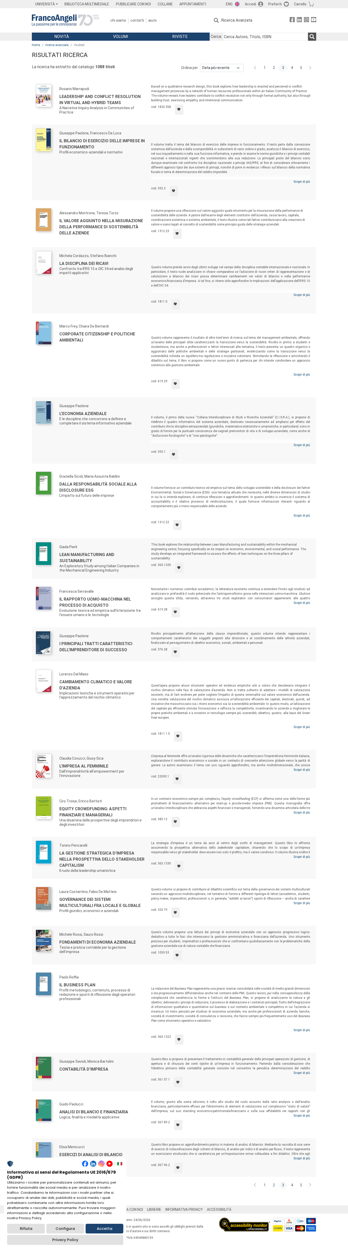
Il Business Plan (77, 985)
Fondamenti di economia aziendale (97, 942)
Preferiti (275, 4)
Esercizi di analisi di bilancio (91, 1154)
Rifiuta (26, 1228)
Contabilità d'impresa (83, 1069)
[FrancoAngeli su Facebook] (292, 20)
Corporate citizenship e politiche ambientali (97, 337)
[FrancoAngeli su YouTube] (313, 20)
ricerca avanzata (57, 45)
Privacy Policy (65, 1239)
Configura (65, 1228)
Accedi (250, 4)
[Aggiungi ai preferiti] (179, 110)
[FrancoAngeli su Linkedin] (299, 20)
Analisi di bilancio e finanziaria (93, 1112)
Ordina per (189, 68)
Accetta (104, 1228)
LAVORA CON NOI (129, 1209)
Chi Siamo (118, 20)
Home (36, 45)
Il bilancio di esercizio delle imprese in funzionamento (102, 143)
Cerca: (216, 36)
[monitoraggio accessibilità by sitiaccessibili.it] (244, 1220)
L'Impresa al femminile (83, 766)
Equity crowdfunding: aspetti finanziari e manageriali (92, 811)
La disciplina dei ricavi (83, 263)
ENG (229, 4)
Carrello (300, 4)
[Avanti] (310, 68)
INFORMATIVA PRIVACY (184, 1209)
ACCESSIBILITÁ (219, 1209)
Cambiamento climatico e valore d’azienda (95, 684)
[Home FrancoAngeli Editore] (65, 20)
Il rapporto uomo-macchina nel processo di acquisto (95, 602)
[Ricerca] (312, 37)
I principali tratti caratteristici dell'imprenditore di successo (95, 646)
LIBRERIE (154, 1209)
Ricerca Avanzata (236, 20)
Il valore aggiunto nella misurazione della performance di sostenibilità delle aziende (101, 226)
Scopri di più (301, 181)
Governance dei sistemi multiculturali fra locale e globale (100, 902)
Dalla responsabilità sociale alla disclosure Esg (98, 487)
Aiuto (152, 20)
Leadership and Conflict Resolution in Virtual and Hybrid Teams (100, 99)
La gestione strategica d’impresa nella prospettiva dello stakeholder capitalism (101, 859)
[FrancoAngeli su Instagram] (306, 20)
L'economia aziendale (82, 413)
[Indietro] (255, 68)
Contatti (137, 20)
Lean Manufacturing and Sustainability (86, 557)
